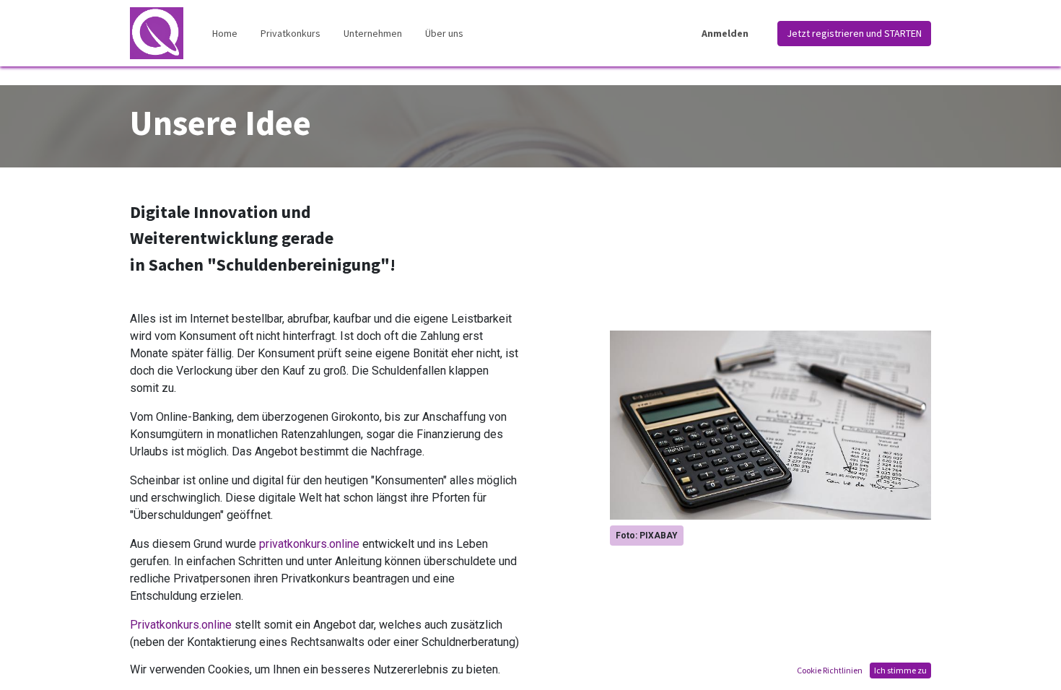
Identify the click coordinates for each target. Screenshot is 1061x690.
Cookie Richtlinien (830, 670)
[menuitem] (225, 33)
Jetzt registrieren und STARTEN (854, 33)
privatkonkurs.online (309, 544)
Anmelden (725, 33)
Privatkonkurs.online (181, 625)
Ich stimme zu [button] (900, 670)
